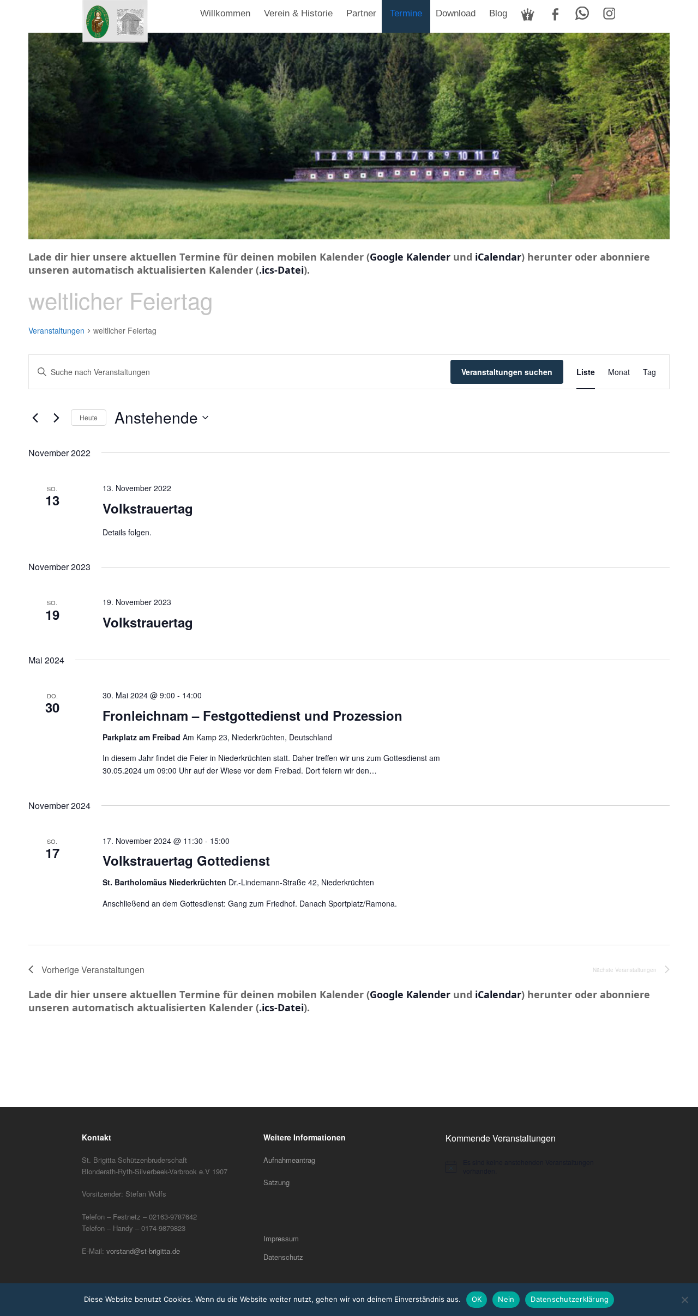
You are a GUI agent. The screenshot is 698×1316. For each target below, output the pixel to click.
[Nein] (684, 1299)
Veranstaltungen (56, 330)
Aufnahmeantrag (289, 1160)
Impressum (281, 1238)
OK (477, 1299)
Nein (506, 1299)
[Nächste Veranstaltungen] (56, 417)
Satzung (276, 1182)
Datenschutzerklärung (570, 1299)
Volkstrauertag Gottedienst (186, 860)
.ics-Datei (281, 269)
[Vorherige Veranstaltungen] (34, 417)
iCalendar (498, 256)
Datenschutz (283, 1257)
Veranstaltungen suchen (506, 371)
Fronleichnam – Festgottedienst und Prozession (252, 715)
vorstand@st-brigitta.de (143, 1251)
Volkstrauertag (148, 508)
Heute (89, 417)
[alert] (531, 1167)
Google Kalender (410, 256)
